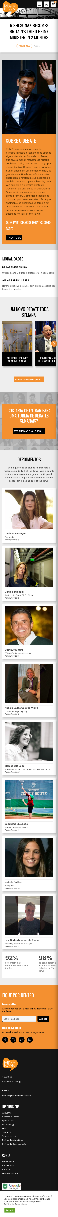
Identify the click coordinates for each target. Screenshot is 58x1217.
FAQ (4, 1128)
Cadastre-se (8, 1165)
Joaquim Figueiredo (16, 823)
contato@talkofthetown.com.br (16, 1095)
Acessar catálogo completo (27, 379)
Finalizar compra (10, 1173)
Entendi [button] (9, 1210)
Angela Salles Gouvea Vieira (21, 707)
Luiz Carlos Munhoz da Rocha (22, 940)
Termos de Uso (9, 1136)
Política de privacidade (12, 1140)
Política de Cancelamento (14, 1144)
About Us (6, 1113)
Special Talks (8, 1120)
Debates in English (10, 1116)
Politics (37, 46)
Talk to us (6, 1132)
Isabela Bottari (13, 882)
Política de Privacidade (15, 1204)
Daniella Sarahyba (15, 533)
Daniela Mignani (14, 591)
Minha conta (8, 1161)
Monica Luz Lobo (15, 765)
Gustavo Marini (14, 649)
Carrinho (6, 1169)
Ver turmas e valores (27, 431)
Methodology (8, 1124)
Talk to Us (14, 237)
